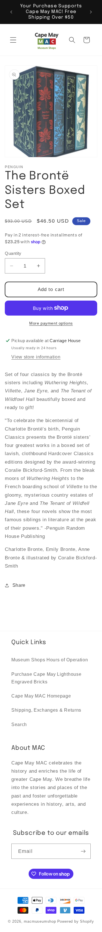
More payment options (51, 323)
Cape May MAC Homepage (41, 695)
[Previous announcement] (11, 12)
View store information (35, 356)
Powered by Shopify (75, 922)
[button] (13, 40)
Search (19, 724)
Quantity (13, 253)
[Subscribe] (83, 851)
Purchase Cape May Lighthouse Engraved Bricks (46, 678)
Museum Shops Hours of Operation (49, 659)
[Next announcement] (91, 12)
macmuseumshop (40, 922)
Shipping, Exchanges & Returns (46, 709)
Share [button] (19, 585)
